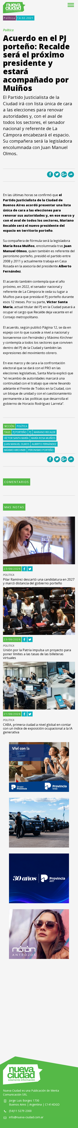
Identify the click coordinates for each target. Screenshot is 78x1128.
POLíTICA (8, 575)
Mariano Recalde (44, 432)
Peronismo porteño (41, 450)
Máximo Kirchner (15, 450)
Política (9, 18)
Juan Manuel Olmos (16, 444)
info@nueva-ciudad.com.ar (26, 1117)
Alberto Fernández (44, 444)
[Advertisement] (39, 1003)
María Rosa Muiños (43, 438)
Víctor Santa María (16, 438)
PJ (30, 432)
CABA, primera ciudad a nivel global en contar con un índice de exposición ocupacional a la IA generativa (37, 728)
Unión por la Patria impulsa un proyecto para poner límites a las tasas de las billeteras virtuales (37, 654)
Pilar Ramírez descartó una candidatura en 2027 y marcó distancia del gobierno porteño (38, 581)
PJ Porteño (20, 432)
